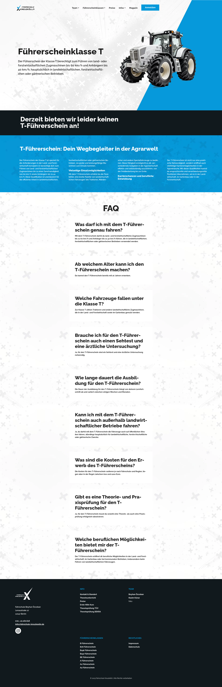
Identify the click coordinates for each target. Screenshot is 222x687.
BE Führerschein (87, 657)
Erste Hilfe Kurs (87, 605)
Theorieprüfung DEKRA (90, 612)
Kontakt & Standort (88, 594)
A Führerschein (87, 661)
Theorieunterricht (88, 598)
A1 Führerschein (87, 664)
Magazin (133, 8)
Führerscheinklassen (93, 8)
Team (74, 8)
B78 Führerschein (88, 647)
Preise (112, 8)
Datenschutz (134, 647)
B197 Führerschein (88, 654)
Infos (121, 8)
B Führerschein (87, 643)
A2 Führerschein (87, 668)
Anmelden (150, 7)
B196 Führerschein (88, 650)
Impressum (134, 643)
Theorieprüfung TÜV (89, 608)
